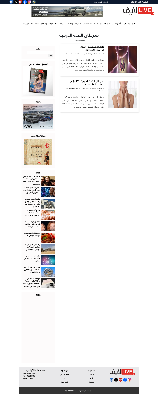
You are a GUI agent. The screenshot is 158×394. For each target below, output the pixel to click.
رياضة (99, 24)
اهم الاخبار (64, 374)
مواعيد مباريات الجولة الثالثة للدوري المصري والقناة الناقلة (32, 269)
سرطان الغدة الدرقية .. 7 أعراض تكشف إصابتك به (87, 83)
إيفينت (91, 374)
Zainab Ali (100, 88)
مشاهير (43, 24)
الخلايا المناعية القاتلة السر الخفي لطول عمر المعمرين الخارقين (31, 190)
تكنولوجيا (35, 24)
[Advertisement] (38, 329)
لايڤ (124, 24)
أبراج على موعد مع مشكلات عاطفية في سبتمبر (32, 258)
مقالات (70, 24)
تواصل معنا (98, 2)
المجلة (105, 2)
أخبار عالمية (116, 24)
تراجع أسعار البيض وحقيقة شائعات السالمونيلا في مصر (32, 213)
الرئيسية (131, 24)
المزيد (27, 24)
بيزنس (91, 378)
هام (70, 88)
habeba (100, 54)
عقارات (78, 24)
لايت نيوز (73, 88)
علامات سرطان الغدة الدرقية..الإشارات (92, 48)
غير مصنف (83, 54)
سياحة (62, 24)
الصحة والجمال (89, 24)
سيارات (106, 24)
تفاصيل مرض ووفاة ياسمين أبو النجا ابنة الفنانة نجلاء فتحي (32, 224)
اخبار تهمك (53, 24)
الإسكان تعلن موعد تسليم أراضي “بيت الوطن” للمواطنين (32, 247)
